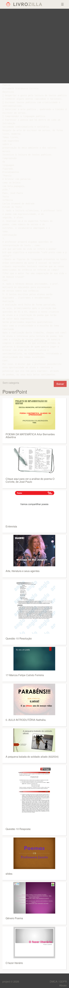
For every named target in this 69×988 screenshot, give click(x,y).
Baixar (60, 384)
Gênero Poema (14, 918)
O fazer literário (14, 963)
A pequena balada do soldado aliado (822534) (32, 756)
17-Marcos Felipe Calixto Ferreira (25, 675)
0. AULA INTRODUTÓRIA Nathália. (26, 720)
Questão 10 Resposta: (18, 829)
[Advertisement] (34, 46)
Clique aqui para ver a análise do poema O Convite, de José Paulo (30, 480)
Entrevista (11, 526)
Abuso (63, 985)
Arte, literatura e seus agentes (22, 571)
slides (9, 873)
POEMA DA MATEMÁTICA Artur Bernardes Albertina (30, 435)
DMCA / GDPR (58, 981)
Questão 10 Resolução (19, 638)
